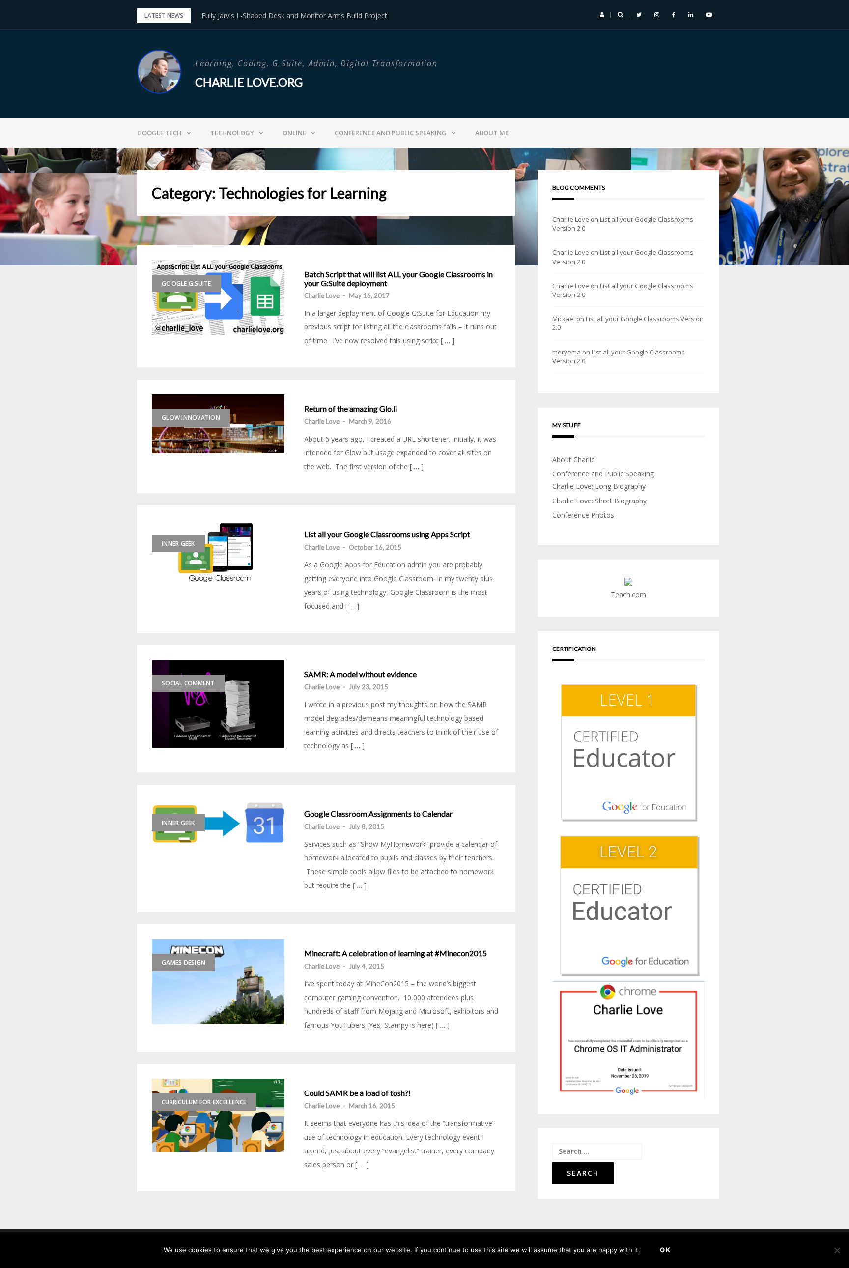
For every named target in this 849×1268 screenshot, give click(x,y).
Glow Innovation (191, 417)
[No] (837, 1250)
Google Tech (159, 132)
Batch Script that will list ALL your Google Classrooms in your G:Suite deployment (398, 278)
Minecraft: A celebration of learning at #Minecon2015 (395, 953)
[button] (602, 15)
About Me (492, 132)
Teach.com (628, 594)
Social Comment (188, 683)
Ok (665, 1250)
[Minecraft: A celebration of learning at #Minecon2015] (218, 981)
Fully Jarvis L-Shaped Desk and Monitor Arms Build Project (294, 15)
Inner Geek (178, 543)
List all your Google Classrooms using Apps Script (387, 534)
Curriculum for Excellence (204, 1102)
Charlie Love (322, 295)
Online (294, 132)
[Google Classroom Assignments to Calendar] (218, 822)
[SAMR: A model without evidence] (218, 704)
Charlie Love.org (249, 82)
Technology (232, 132)
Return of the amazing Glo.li (350, 408)
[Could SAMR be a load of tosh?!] (218, 1115)
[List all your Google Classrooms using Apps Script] (218, 553)
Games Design (183, 962)
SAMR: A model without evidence (360, 674)
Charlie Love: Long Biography (599, 486)
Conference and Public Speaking (391, 132)
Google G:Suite (186, 283)
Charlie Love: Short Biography (599, 500)
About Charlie (573, 459)
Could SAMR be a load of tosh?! (357, 1093)
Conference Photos (583, 515)
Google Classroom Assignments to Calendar (378, 813)
